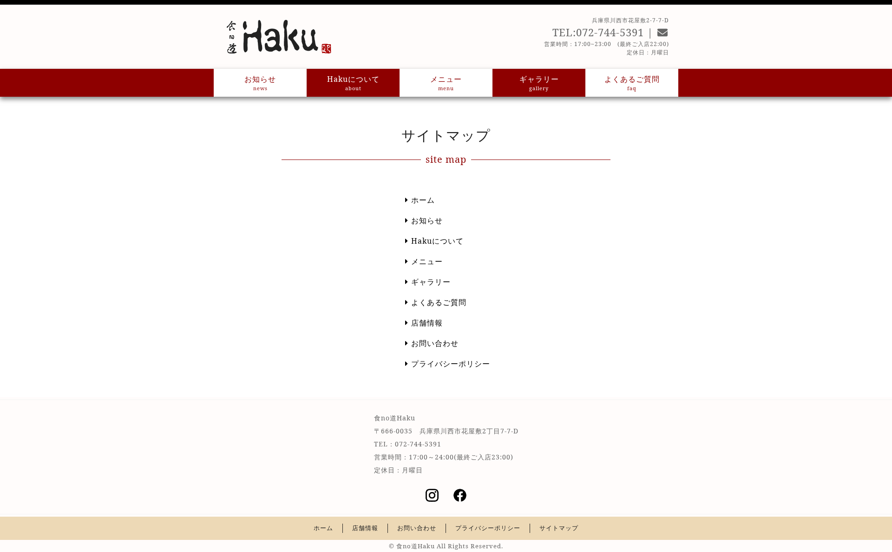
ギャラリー (539, 83)
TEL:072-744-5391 (598, 32)
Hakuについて (353, 83)
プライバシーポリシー (450, 364)
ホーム (423, 200)
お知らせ (260, 83)
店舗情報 (427, 323)
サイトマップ (558, 528)
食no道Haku (415, 546)
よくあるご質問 (632, 83)
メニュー (446, 83)
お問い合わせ (435, 343)
